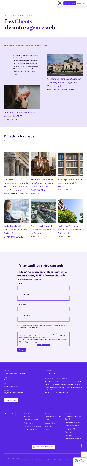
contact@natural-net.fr (12, 386)
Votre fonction (24, 294)
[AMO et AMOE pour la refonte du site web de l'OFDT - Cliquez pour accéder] (22, 97)
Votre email (23, 305)
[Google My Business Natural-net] (54, 373)
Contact (70, 3)
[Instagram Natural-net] (46, 373)
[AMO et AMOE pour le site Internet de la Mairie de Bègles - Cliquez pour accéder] (43, 211)
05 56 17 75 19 (81, 3)
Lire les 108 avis (79, 463)
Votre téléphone (24, 315)
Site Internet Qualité (11, 16)
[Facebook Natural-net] (50, 373)
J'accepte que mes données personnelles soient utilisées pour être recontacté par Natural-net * (42, 326)
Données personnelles (72, 460)
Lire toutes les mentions (43, 344)
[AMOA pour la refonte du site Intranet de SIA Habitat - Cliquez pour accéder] (70, 164)
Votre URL (22, 284)
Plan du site (58, 460)
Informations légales (43, 460)
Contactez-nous (10, 400)
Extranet (8, 414)
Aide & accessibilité (26, 460)
